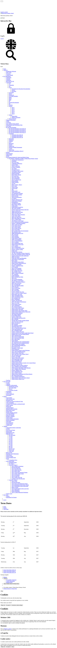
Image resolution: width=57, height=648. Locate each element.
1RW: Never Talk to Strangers (18, 214)
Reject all (3, 605)
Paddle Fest (11, 146)
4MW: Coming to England (17, 273)
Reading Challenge (10, 416)
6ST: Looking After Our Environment (20, 230)
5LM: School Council (16, 238)
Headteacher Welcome (11, 71)
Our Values (8, 126)
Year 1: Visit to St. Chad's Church (19, 293)
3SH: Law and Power (16, 217)
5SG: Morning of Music (17, 325)
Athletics (11, 141)
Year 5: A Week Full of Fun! (18, 248)
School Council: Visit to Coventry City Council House (24, 362)
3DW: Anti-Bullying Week (17, 296)
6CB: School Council (16, 304)
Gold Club (11, 451)
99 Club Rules (12, 435)
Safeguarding (9, 154)
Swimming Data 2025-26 (17, 134)
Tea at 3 (10, 389)
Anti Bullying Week (16, 172)
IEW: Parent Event (16, 346)
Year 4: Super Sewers (16, 228)
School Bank (9, 455)
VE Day (13, 183)
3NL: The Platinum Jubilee (18, 285)
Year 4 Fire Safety (16, 177)
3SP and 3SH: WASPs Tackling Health (20, 320)
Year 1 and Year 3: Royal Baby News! (20, 354)
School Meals (9, 397)
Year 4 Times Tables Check (18, 473)
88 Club (10, 446)
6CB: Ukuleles (15, 235)
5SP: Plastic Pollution (16, 314)
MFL (10, 100)
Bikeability (11, 143)
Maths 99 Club (9, 433)
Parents (5, 396)
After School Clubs (10, 399)
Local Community (10, 394)
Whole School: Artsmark (17, 313)
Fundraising (8, 391)
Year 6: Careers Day (16, 210)
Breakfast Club (9, 400)
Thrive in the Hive (16, 166)
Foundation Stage (13, 462)
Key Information (7, 76)
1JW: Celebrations (16, 305)
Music (10, 98)
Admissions (8, 77)
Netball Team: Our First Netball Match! (20, 334)
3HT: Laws (14, 278)
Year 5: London (15, 242)
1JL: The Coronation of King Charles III (20, 253)
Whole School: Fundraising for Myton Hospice (22, 374)
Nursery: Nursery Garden (17, 249)
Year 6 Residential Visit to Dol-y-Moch (20, 485)
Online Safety (15, 205)
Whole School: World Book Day (19, 263)
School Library (9, 417)
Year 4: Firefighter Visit (17, 360)
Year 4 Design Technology (17, 466)
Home (4, 68)
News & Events (6, 381)
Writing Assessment (16, 117)
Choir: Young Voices (16, 225)
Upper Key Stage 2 (13, 480)
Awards (8, 382)
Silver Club (11, 450)
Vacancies (8, 73)
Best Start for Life (10, 81)
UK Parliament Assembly (17, 193)
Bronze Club (12, 448)
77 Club (10, 445)
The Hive (8, 380)
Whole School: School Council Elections (21, 350)
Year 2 (13, 108)
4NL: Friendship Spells (17, 330)
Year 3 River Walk (16, 471)
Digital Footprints (15, 173)
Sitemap (5, 577)
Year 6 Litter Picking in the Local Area (20, 488)
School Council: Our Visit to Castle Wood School (22, 333)
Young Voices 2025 (16, 192)
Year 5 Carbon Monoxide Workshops (20, 492)
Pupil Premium (9, 153)
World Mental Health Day (17, 207)
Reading (11, 105)
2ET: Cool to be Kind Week (18, 338)
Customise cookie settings (17, 605)
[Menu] (2, 1)
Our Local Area (15, 162)
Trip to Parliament (16, 178)
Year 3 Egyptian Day (16, 468)
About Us (5, 70)
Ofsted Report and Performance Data (14, 125)
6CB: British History (16, 315)
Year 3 (13, 110)
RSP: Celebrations (16, 299)
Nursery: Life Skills (16, 356)
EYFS (10, 87)
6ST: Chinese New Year (17, 270)
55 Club (10, 442)
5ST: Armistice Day (16, 298)
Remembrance (15, 202)
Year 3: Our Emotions (16, 268)
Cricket (10, 148)
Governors (8, 122)
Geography (11, 92)
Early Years (5, 494)
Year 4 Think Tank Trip (17, 477)
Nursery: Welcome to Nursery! (18, 281)
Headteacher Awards (13, 386)
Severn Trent (14, 188)
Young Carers (15, 187)
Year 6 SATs (14, 481)
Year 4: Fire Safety (16, 229)
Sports (7, 458)
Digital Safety (15, 191)
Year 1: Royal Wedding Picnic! (18, 351)
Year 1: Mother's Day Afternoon (19, 369)
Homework (11, 95)
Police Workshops (16, 491)
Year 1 (13, 107)
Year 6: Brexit (15, 340)
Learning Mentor (10, 407)
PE (9, 101)
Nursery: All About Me (17, 300)
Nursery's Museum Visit (17, 199)
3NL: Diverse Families (17, 306)
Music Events (9, 452)
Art (9, 83)
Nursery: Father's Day (16, 316)
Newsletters (8, 395)
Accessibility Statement (11, 579)
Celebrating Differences (17, 163)
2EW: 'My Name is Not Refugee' (19, 301)
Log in (4, 499)
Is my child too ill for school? (12, 123)
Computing (11, 85)
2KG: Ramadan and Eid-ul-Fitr (18, 318)
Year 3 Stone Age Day (17, 470)
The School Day (9, 422)
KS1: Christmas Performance (18, 376)
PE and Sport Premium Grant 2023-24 (17, 131)
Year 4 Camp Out (15, 476)
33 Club (10, 440)
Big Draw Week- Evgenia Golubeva (20, 365)
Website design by (10, 588)
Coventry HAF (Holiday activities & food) (15, 404)
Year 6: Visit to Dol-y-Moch (18, 308)
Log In (2, 38)
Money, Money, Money (17, 184)
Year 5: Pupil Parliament (17, 240)
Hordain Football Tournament (15, 147)
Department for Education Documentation (21, 88)
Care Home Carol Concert (17, 171)
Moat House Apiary (10, 410)
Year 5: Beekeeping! (16, 247)
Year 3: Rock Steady (16, 227)
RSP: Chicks (14, 260)
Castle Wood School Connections (13, 427)
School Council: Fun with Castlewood (20, 255)
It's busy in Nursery (16, 167)
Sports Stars (11, 149)
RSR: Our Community (17, 269)
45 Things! (14, 198)
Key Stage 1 (11, 463)
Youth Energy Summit (16, 201)
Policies (8, 152)
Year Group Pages (10, 461)
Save (13, 646)
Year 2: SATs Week (16, 288)
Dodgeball (11, 139)
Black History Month (16, 174)
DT (9, 86)
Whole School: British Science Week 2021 (21, 311)
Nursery (13, 90)
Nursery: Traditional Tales (17, 265)
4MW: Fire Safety (16, 257)
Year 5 (13, 112)
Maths (10, 97)
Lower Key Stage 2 (13, 465)
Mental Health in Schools (11, 409)
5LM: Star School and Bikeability (19, 258)
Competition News (13, 460)
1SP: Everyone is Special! (17, 321)
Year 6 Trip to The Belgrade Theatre (20, 483)
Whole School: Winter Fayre (18, 379)
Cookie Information (10, 581)
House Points (9, 431)
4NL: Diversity (15, 234)
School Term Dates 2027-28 (9, 572)
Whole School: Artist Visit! (17, 352)
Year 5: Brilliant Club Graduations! (19, 366)
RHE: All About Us (16, 323)
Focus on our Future (10, 430)
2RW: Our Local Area (16, 283)
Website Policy (9, 582)
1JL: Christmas (15, 274)
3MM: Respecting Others (17, 212)
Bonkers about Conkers (17, 194)
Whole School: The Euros (17, 309)
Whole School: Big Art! (17, 364)
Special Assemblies (10, 420)
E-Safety (8, 428)
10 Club (10, 436)
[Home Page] (7, 13)
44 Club (10, 441)
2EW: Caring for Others (17, 224)
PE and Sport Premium (11, 127)
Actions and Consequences (18, 159)
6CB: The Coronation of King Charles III (21, 254)
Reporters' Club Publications (12, 453)
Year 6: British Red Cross (17, 243)
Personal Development (14, 102)
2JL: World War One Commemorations (20, 343)
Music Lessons (15, 487)
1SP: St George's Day (16, 355)
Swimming (11, 133)
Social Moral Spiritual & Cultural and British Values (17, 157)
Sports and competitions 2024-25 (16, 151)
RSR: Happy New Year (17, 294)
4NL (13, 189)
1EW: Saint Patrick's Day (17, 329)
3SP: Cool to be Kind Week (18, 336)
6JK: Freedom (15, 324)
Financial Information (11, 120)
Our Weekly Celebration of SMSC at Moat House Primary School (23, 158)
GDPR (7, 121)
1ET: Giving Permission (17, 279)
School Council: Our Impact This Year (20, 209)
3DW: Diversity (15, 286)
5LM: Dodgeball (15, 275)
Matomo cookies (7, 628)
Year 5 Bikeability (16, 489)
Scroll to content (4, 12)
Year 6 (13, 113)
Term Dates (8, 421)
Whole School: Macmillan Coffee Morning (21, 367)
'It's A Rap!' (14, 168)
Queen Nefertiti (15, 182)
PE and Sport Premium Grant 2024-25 (17, 130)
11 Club (10, 437)
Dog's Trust (14, 186)
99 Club (10, 447)
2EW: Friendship (15, 237)
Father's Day (14, 250)
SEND (7, 156)
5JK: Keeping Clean (16, 232)
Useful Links (9, 425)
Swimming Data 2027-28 (17, 137)
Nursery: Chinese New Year (18, 291)
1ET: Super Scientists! (16, 264)
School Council (9, 456)
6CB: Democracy (15, 349)
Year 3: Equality (15, 289)
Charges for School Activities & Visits (14, 401)
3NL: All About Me (16, 284)
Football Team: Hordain (17, 252)
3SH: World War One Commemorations (20, 341)
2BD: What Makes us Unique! (18, 218)
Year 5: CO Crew (15, 303)
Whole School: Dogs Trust (17, 244)
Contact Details (9, 75)
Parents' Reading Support (11, 412)
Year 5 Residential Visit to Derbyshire (20, 486)
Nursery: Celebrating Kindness (18, 223)
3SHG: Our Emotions (16, 239)
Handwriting (14, 116)
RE (9, 103)
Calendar (8, 384)
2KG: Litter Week (16, 339)
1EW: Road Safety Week (17, 359)
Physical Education (16, 467)
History (10, 93)
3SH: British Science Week (18, 262)
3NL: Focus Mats (15, 290)
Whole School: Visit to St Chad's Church (21, 377)
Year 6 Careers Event (16, 179)
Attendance (8, 80)
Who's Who (8, 72)
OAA (10, 142)
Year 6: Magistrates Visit (17, 371)
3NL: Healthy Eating (16, 272)
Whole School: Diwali (16, 361)
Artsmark (8, 78)
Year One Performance (17, 197)
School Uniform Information (12, 418)
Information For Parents (11, 497)
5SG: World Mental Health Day (19, 345)
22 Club (10, 438)
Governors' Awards (13, 390)
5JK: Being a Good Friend (17, 280)
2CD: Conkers (15, 245)
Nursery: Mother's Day (17, 370)
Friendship (14, 161)
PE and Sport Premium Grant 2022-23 (17, 132)
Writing (10, 115)
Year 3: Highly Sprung (17, 372)
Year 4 (13, 111)
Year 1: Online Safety (16, 219)
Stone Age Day (15, 196)
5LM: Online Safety (16, 215)
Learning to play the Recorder (18, 478)
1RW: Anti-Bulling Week (17, 295)
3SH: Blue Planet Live (17, 326)
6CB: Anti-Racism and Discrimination (20, 222)
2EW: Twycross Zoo (16, 213)
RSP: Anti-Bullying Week (17, 276)
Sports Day (11, 138)
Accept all (8, 605)
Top (2, 591)
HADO (10, 144)
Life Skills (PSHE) (10, 414)
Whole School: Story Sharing (18, 344)
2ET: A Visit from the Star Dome (19, 328)
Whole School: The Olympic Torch (19, 310)
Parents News (9, 411)
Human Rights (15, 181)
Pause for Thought (10, 415)
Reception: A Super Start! (17, 347)
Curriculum (8, 82)
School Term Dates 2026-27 (9, 571)
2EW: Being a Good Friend (18, 259)
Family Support (9, 405)
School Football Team (11, 457)
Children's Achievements (11, 385)
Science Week (15, 164)
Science (10, 106)
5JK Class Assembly (16, 208)
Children (5, 426)
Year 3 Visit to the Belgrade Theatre (19, 472)
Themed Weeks (9, 423)
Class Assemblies (10, 402)
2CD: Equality (15, 267)
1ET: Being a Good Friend (17, 220)
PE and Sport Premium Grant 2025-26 (17, 128)
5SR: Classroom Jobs (16, 335)
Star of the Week (12, 387)
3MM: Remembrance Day (17, 233)
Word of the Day (12, 118)
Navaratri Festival (15, 169)
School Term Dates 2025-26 (9, 570)
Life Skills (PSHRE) (13, 96)
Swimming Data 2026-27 (17, 136)
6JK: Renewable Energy (17, 375)
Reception (14, 91)
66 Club (10, 443)
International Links (10, 432)
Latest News (9, 392)
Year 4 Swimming (16, 475)
